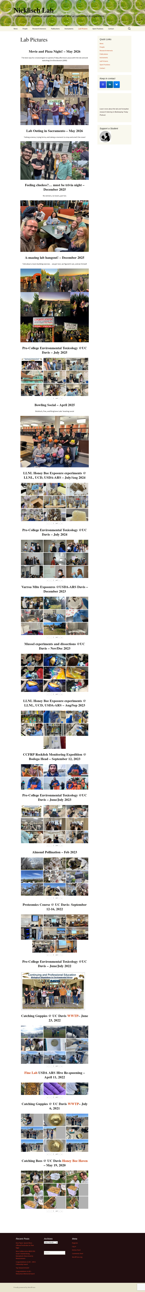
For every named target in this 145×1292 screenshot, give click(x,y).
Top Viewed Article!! (22, 1268)
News (16, 29)
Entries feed (76, 1250)
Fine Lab (30, 1072)
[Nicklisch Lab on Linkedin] (110, 84)
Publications (55, 29)
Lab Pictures (83, 29)
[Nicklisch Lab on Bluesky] (116, 84)
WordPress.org (77, 1257)
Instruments (69, 29)
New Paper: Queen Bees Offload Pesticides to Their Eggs (25, 1245)
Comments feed (77, 1253)
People (25, 29)
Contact (111, 29)
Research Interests (39, 29)
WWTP (72, 1015)
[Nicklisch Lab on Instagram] (103, 84)
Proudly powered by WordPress (24, 1287)
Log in (74, 1246)
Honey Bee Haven (75, 1160)
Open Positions (97, 29)
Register (75, 1243)
